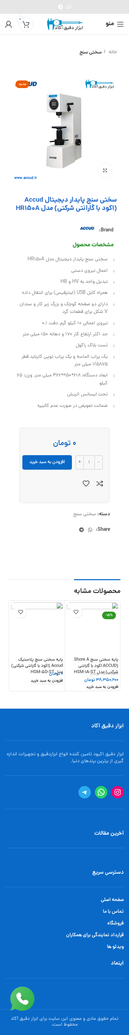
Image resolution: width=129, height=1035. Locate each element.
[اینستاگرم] (117, 792)
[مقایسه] (99, 483)
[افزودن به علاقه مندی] (86, 483)
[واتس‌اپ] (101, 792)
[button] (102, 687)
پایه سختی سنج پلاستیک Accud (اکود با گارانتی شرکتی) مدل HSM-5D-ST (37, 666)
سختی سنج (90, 52)
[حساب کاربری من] (8, 24)
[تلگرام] (84, 792)
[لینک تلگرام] (60, 6)
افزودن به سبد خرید (47, 462)
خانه (112, 52)
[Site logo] (64, 24)
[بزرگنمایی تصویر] (105, 170)
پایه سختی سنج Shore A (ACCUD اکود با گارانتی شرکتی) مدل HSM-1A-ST (96, 666)
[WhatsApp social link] (69, 6)
